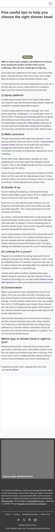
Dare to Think (31, 525)
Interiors (28, 57)
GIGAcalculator (7, 501)
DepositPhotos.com (36, 501)
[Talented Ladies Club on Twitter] (24, 520)
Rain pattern (34, 123)
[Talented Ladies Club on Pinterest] (29, 520)
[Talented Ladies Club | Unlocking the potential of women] (18, 3)
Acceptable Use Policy (30, 514)
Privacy (8, 514)
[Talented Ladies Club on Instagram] (35, 520)
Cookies (16, 514)
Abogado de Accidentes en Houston (31, 504)
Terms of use (45, 514)
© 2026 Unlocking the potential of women (27, 528)
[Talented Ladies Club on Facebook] (18, 520)
